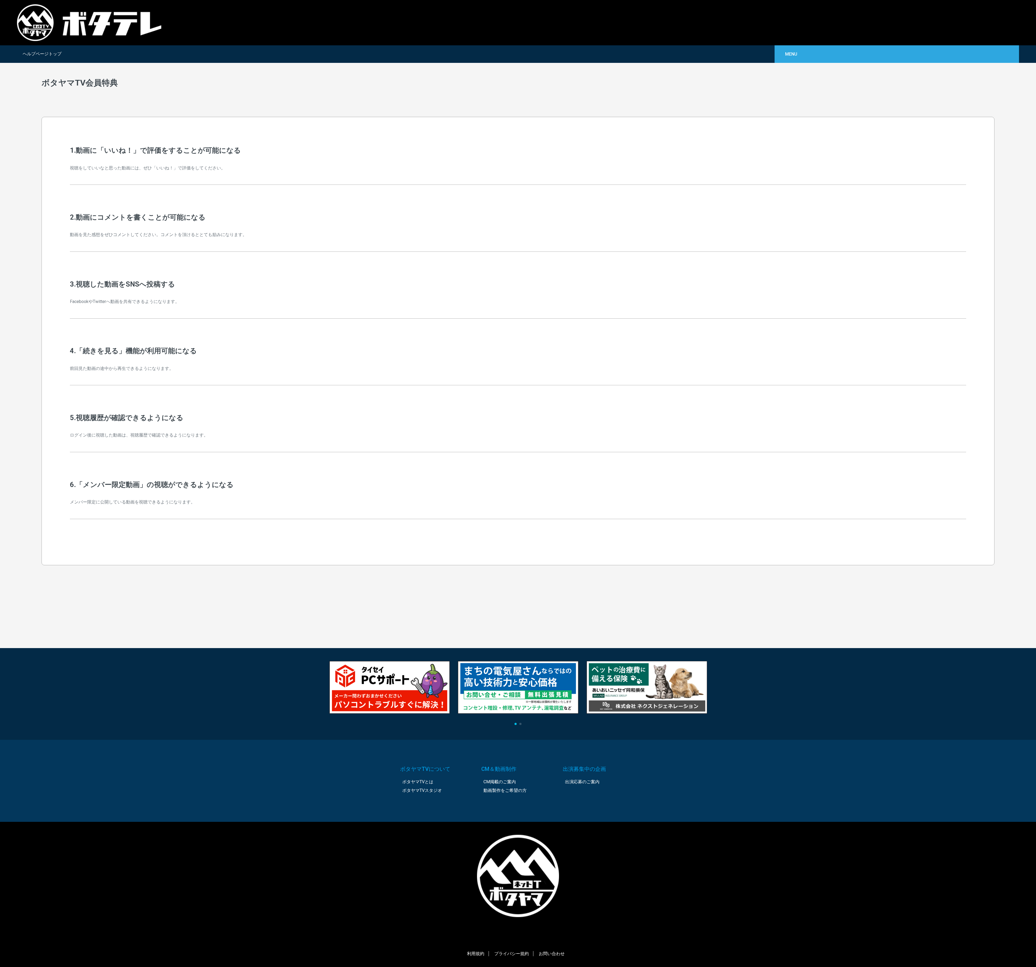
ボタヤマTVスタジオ (422, 790)
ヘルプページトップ (42, 53)
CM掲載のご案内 (499, 781)
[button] (515, 724)
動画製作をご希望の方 (505, 790)
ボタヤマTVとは (417, 781)
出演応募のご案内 (582, 781)
